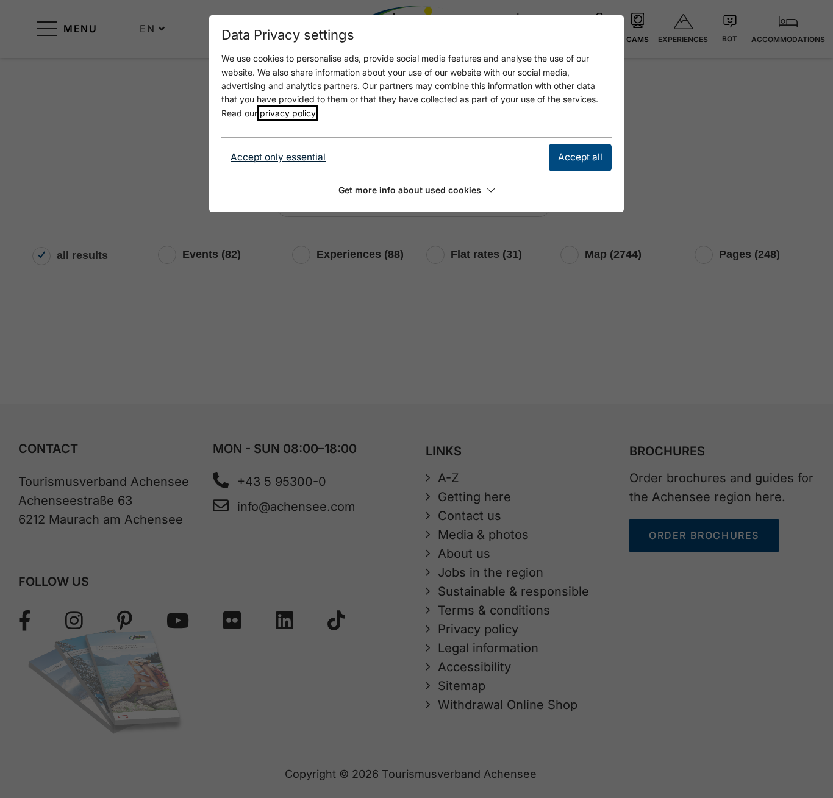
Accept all (580, 157)
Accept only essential (278, 157)
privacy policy (287, 113)
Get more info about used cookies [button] (409, 190)
